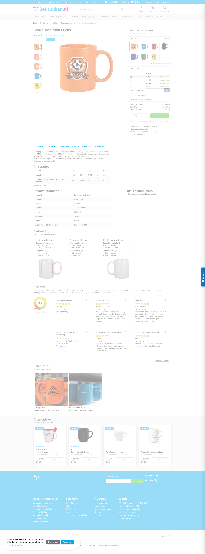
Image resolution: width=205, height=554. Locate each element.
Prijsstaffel (52, 147)
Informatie (40, 147)
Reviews (75, 147)
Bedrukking (64, 147)
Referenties (86, 147)
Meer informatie (14, 545)
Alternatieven (100, 147)
